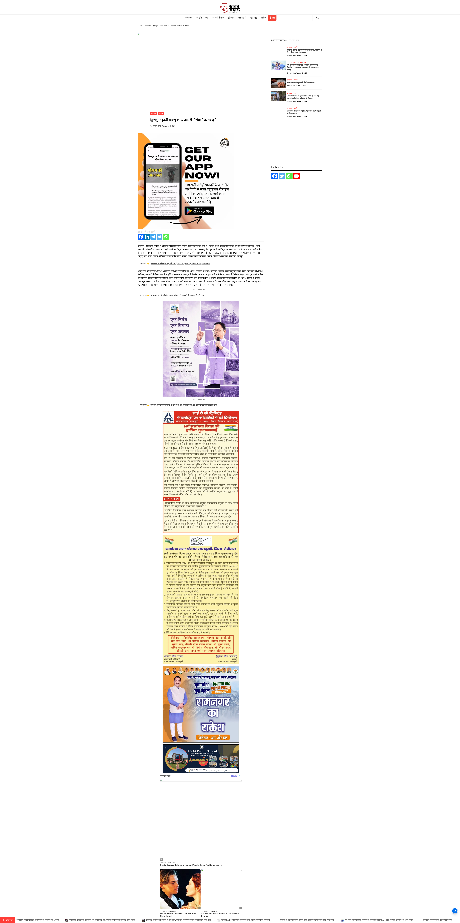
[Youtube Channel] (296, 176)
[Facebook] (141, 237)
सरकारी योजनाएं (218, 18)
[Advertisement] (296, 143)
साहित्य (263, 18)
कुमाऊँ (295, 47)
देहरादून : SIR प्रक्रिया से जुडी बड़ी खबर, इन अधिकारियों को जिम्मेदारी (85, 920)
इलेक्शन (231, 18)
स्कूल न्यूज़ (253, 18)
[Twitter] (159, 237)
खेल (206, 18)
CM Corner (291, 62)
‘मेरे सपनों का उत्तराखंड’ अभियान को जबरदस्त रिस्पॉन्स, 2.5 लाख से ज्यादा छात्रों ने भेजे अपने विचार (218, 920)
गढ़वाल (161, 113)
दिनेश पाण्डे (157, 126)
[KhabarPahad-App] (186, 181)
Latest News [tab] (279, 40)
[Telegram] (153, 237)
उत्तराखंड (188, 18)
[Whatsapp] (166, 237)
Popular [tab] (294, 40)
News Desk (292, 55)
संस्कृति (199, 18)
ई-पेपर (272, 18)
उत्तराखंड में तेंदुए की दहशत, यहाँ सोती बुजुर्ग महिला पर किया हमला (394, 920)
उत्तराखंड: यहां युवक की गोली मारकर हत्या (277, 920)
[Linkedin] (147, 237)
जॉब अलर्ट (242, 18)
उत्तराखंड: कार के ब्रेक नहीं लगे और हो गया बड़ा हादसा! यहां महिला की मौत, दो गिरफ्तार (332, 920)
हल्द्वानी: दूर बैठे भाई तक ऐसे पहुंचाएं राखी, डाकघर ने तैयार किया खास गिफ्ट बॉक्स (147, 920)
